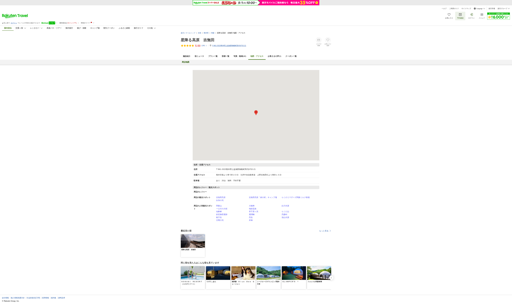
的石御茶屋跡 (221, 214)
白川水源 (285, 206)
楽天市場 (492, 8)
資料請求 (61, 298)
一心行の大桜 (221, 209)
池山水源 (285, 217)
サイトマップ (466, 8)
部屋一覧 (225, 56)
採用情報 (45, 298)
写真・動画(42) (240, 56)
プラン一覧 (213, 56)
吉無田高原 (220, 197)
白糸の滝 (220, 200)
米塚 (251, 220)
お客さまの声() (274, 56)
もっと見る (324, 231)
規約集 (53, 298)
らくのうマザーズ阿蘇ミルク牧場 (296, 197)
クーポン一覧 (291, 56)
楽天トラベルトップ (188, 33)
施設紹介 (186, 56)
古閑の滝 (220, 220)
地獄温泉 (252, 209)
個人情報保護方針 (18, 298)
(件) (203, 45)
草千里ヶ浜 (253, 211)
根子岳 (219, 217)
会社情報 (5, 298)
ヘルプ (444, 8)
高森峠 (284, 214)
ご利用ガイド (454, 8)
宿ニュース (199, 56)
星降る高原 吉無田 (198, 40)
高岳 (251, 217)
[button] (203, 235)
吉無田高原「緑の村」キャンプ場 (263, 197)
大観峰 (252, 206)
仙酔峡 (219, 211)
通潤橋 (252, 214)
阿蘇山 (219, 206)
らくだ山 (285, 211)
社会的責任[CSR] (33, 298)
